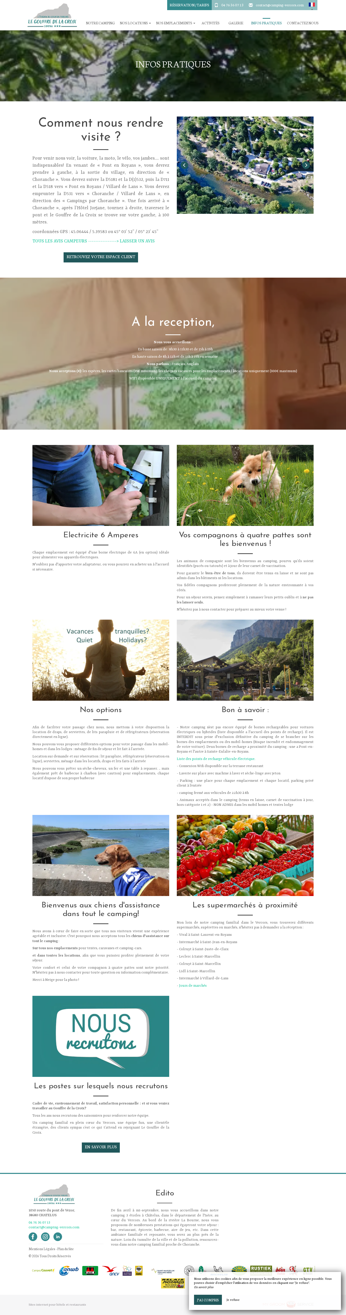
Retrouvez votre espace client (101, 256)
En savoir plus (101, 1146)
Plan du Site (65, 1248)
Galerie (235, 23)
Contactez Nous (303, 23)
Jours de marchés (193, 986)
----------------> (104, 241)
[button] (312, 5)
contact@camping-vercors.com (280, 4)
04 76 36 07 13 (232, 4)
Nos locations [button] (134, 23)
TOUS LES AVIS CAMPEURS (59, 241)
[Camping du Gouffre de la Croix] (50, 15)
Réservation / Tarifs (189, 4)
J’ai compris (208, 1299)
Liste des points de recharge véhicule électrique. (216, 759)
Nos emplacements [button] (174, 23)
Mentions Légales (42, 1248)
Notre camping (100, 23)
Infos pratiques (266, 23)
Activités (211, 23)
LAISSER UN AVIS (137, 241)
